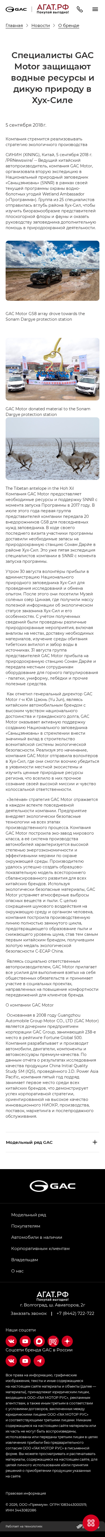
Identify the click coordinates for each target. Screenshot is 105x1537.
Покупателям (25, 1226)
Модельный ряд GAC (29, 1142)
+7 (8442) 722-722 (75, 1313)
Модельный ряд (28, 1214)
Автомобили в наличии (36, 1237)
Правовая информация (26, 1493)
